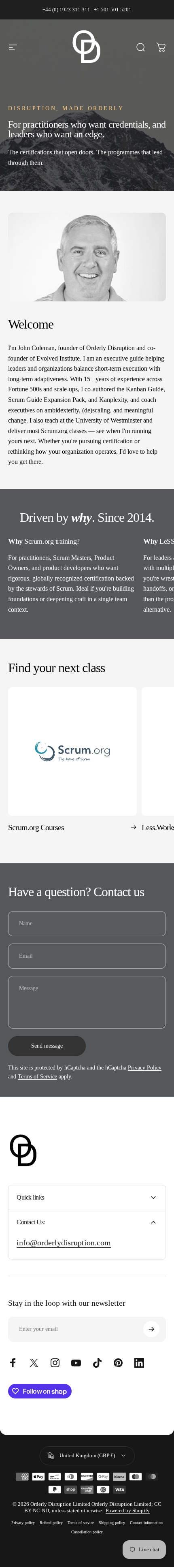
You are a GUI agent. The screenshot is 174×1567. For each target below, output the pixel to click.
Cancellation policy (87, 1532)
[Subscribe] (151, 1329)
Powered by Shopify (128, 1510)
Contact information (146, 1522)
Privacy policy (23, 1522)
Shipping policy (112, 1522)
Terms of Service (37, 1077)
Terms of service (81, 1522)
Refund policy (51, 1522)
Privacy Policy (144, 1068)
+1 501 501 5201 (113, 9)
